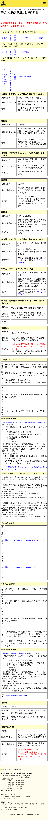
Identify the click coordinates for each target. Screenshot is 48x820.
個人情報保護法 (18, 769)
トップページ (4, 9)
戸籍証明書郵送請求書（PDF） (13, 422)
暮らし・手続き (13, 9)
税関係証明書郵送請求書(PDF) (15, 653)
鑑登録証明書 (26, 77)
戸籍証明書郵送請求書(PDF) (17, 467)
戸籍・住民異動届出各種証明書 (35, 9)
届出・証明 (22, 9)
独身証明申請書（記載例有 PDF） (36, 422)
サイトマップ (6, 769)
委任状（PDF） (11, 469)
